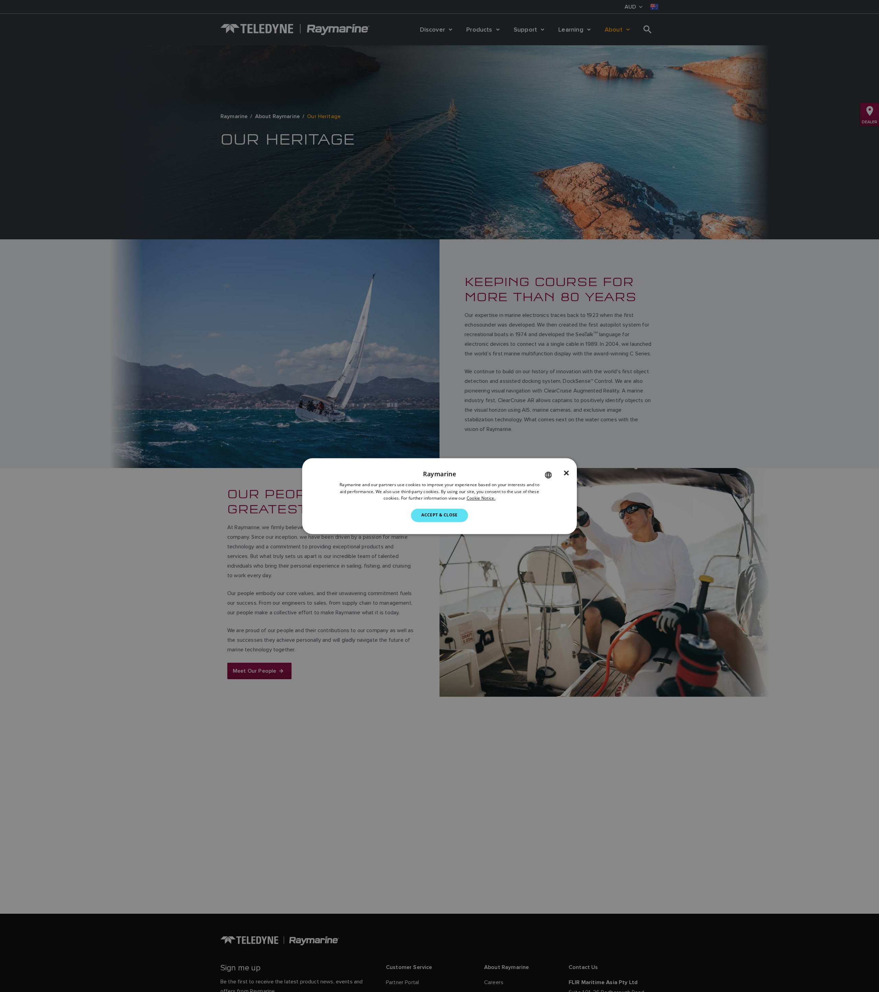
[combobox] (548, 474)
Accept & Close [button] (439, 515)
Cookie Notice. (481, 498)
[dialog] (439, 496)
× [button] (566, 473)
